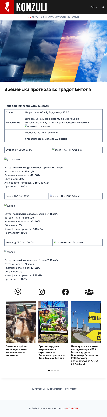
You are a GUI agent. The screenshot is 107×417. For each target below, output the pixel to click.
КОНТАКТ (70, 389)
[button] (49, 370)
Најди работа (47, 17)
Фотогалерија (62, 17)
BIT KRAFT (72, 408)
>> (29, 17)
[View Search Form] (103, 7)
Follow (93, 7)
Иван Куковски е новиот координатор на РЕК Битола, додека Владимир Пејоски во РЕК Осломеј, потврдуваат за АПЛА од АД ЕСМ (53, 355)
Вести (35, 17)
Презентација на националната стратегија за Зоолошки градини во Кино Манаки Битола (19, 352)
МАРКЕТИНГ (54, 389)
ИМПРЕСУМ (38, 389)
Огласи (75, 17)
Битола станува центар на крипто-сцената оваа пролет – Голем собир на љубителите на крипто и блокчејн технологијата (86, 354)
